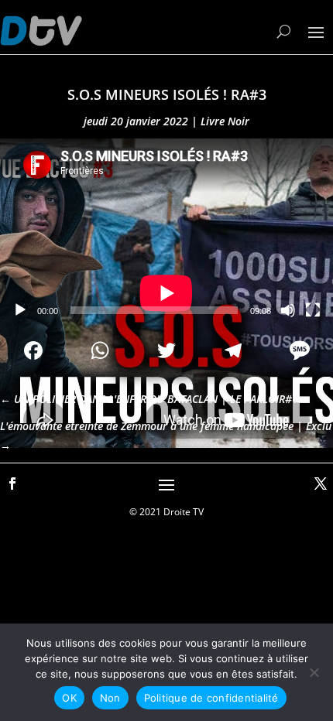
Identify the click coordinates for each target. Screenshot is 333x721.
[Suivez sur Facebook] (12, 483)
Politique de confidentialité (211, 698)
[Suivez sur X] (320, 483)
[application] (166, 232)
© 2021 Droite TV (166, 511)
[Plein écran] (313, 310)
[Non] (313, 672)
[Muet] (288, 310)
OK (69, 698)
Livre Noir (225, 121)
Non (110, 698)
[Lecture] (20, 310)
